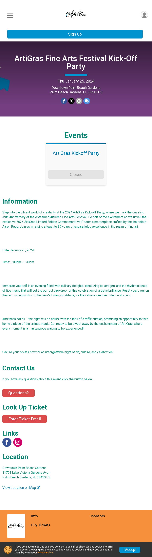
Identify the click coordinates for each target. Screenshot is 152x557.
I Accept (129, 550)
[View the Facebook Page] (6, 442)
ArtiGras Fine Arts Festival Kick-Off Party (76, 62)
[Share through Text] (86, 101)
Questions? (18, 393)
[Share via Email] (79, 101)
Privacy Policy (45, 552)
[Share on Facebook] (64, 101)
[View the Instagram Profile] (17, 442)
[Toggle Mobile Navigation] (10, 16)
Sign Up (75, 34)
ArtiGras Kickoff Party (76, 153)
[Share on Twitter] (71, 101)
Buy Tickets (40, 525)
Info (34, 516)
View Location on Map (19, 488)
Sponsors (97, 516)
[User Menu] (144, 14)
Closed (76, 174)
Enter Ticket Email (24, 419)
